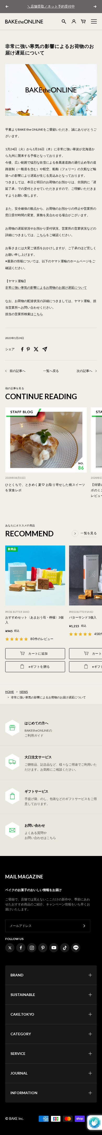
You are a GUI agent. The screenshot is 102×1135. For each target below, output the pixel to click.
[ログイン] (73, 21)
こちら (41, 235)
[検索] (64, 21)
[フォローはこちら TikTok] (64, 947)
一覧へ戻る (51, 371)
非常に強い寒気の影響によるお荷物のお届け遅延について (46, 288)
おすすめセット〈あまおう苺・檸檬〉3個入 (34, 619)
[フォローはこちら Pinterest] (42, 947)
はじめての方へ (36, 723)
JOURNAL (18, 1073)
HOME (9, 691)
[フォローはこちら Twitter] (9, 947)
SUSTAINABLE (22, 994)
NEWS (24, 691)
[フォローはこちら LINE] (75, 947)
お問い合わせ (35, 825)
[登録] (84, 926)
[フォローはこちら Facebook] (20, 947)
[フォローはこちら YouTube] (53, 947)
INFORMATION (23, 1093)
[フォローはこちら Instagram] (31, 947)
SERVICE (17, 1053)
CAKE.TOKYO (22, 1014)
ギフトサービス (36, 791)
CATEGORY (20, 1034)
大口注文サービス (38, 757)
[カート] (83, 21)
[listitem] (22, 349)
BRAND (17, 975)
